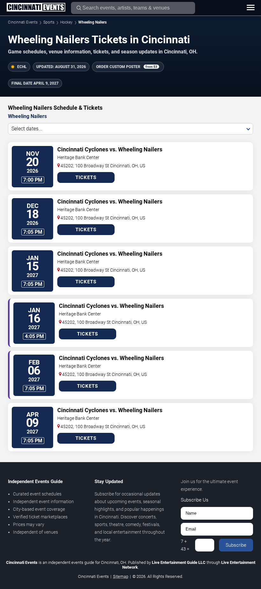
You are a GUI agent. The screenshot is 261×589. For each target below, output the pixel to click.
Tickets (85, 177)
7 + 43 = (185, 545)
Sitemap (120, 576)
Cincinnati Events (23, 22)
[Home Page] (35, 8)
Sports (48, 22)
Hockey (66, 22)
